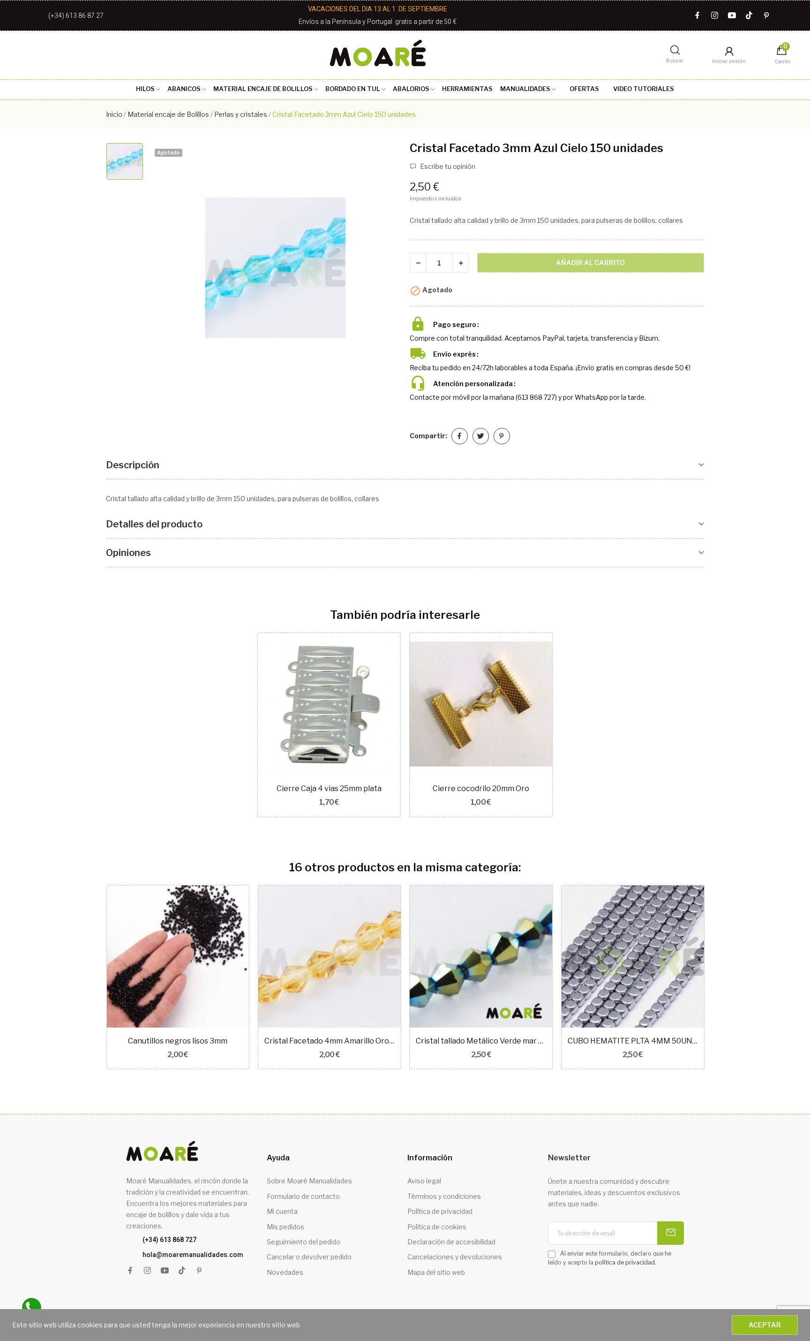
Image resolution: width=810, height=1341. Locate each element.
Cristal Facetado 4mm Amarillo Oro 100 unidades (329, 1040)
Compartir (459, 436)
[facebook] (697, 15)
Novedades (285, 1272)
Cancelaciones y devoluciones (454, 1257)
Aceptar (765, 1325)
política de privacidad (625, 1262)
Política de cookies (436, 1227)
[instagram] (715, 15)
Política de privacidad (439, 1211)
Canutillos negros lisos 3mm (177, 1040)
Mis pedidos (285, 1227)
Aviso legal (424, 1181)
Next (719, 978)
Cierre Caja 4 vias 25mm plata (329, 788)
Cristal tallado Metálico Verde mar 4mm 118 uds (481, 1040)
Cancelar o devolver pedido (309, 1257)
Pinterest (502, 436)
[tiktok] (749, 15)
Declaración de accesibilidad (451, 1242)
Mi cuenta (282, 1211)
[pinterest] (767, 15)
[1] (670, 1233)
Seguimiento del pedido (303, 1242)
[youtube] (732, 15)
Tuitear (480, 436)
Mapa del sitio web (436, 1272)
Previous (90, 978)
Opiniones (128, 552)
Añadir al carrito (590, 263)
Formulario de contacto (303, 1196)
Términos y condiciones (444, 1196)
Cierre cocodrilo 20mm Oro (481, 788)
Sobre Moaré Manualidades (309, 1181)
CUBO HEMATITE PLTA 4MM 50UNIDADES (633, 1040)
